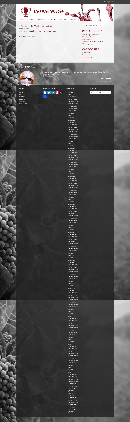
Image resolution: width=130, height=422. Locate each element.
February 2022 (72, 215)
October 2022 (72, 197)
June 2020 (71, 262)
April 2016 (71, 379)
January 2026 (72, 106)
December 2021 (73, 220)
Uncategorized (87, 57)
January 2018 (72, 330)
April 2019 (71, 295)
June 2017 (71, 346)
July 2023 (71, 176)
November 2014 (73, 411)
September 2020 (73, 255)
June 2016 (71, 374)
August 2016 (72, 369)
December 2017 (73, 332)
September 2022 (73, 199)
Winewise (41, 10)
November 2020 (73, 250)
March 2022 (72, 213)
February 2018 (72, 327)
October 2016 (72, 365)
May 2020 (71, 264)
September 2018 (73, 311)
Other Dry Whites (88, 37)
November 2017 (73, 334)
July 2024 (71, 148)
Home (22, 19)
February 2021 (72, 243)
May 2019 (71, 292)
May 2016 (71, 376)
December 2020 (73, 248)
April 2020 (71, 267)
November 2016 (73, 362)
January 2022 (72, 218)
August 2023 (72, 173)
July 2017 (71, 344)
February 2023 (72, 187)
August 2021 (72, 229)
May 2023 (71, 180)
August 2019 (72, 285)
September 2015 (73, 393)
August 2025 (72, 117)
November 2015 (73, 388)
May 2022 (71, 208)
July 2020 (71, 260)
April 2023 (71, 183)
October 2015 (72, 390)
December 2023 (73, 164)
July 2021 (71, 232)
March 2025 (72, 129)
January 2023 (72, 190)
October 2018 (72, 309)
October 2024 (72, 141)
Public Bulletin (31, 36)
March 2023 (72, 185)
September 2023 (73, 171)
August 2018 (72, 313)
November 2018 (73, 306)
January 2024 (72, 162)
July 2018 (71, 316)
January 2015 (72, 407)
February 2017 (72, 355)
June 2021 (71, 234)
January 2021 (72, 246)
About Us (30, 19)
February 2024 (72, 159)
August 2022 (72, 201)
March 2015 (72, 404)
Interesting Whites (88, 44)
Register (111, 2)
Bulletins (52, 19)
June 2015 (71, 400)
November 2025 (73, 110)
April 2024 (71, 155)
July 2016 (71, 372)
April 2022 (71, 211)
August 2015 (72, 395)
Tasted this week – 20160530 (35, 25)
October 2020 (72, 253)
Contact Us (74, 19)
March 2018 (72, 325)
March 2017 (72, 353)
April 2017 (71, 351)
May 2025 (71, 124)
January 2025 (72, 134)
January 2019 (72, 302)
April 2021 (71, 239)
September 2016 (73, 367)
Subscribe (41, 19)
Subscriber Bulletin (88, 55)
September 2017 (73, 339)
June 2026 (71, 101)
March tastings (87, 39)
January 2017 (72, 358)
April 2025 (71, 127)
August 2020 (72, 257)
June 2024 (71, 150)
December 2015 (73, 386)
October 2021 (72, 225)
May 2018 (71, 320)
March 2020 (72, 269)
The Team (63, 19)
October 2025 (72, 113)
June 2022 (71, 206)
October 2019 (72, 281)
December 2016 (73, 360)
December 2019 (73, 276)
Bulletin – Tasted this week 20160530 (43, 31)
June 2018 (71, 318)
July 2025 (71, 120)
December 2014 (73, 409)
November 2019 (73, 278)
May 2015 (71, 402)
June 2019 (71, 290)
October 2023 (72, 169)
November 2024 (73, 138)
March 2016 (72, 381)
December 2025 (73, 108)
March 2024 (72, 157)
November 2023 (73, 166)
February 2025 (72, 131)
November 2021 (73, 222)
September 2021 (73, 227)
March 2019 (72, 297)
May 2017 (71, 348)
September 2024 (73, 143)
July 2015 (71, 397)
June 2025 (71, 122)
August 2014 (72, 416)
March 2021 (72, 241)
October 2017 (72, 337)
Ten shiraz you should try (90, 35)
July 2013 (71, 418)
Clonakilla (108, 88)
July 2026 (71, 99)
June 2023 (71, 178)
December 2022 (73, 192)
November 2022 (73, 194)
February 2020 (72, 271)
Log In (106, 2)
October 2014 (72, 414)
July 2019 (71, 288)
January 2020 (72, 274)
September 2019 (73, 283)
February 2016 (72, 383)
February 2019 (72, 299)
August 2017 (72, 341)
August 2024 (72, 145)
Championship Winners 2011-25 (92, 42)
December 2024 (73, 136)
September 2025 (73, 115)
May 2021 (71, 236)
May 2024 (71, 152)
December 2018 (73, 304)
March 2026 (72, 103)
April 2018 (71, 323)
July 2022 (71, 204)
